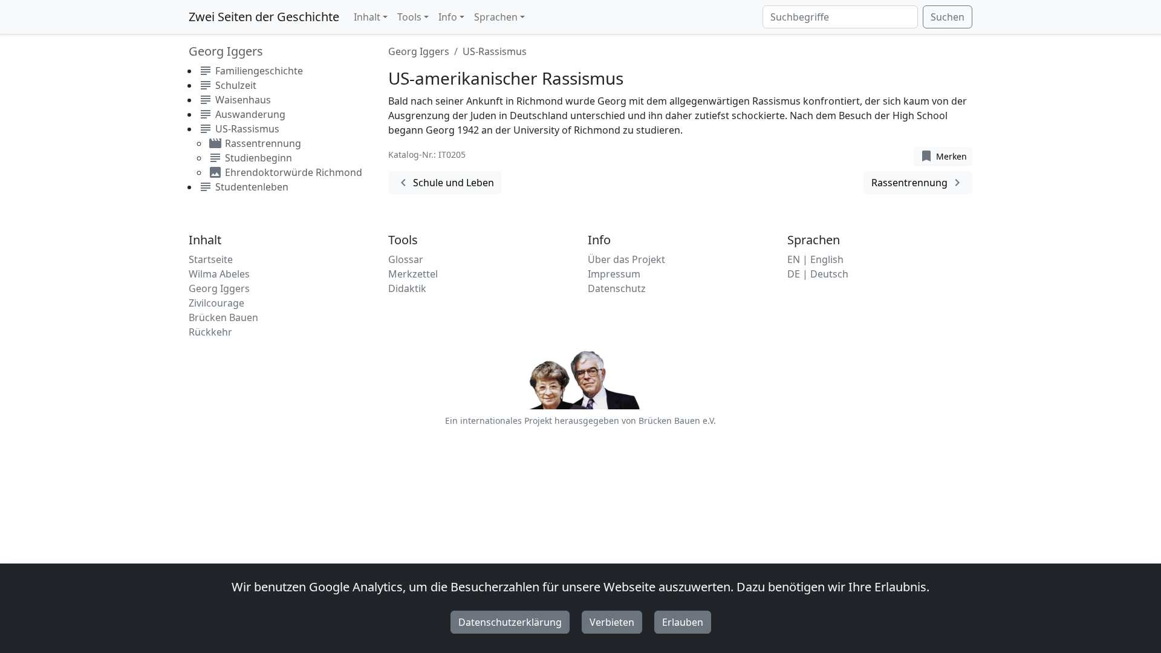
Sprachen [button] (496, 17)
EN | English (815, 259)
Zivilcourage (216, 303)
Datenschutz (617, 288)
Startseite (211, 259)
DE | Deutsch (817, 274)
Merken (943, 156)
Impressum (614, 274)
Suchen (947, 17)
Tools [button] (409, 17)
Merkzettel (413, 274)
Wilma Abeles (219, 274)
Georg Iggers (418, 51)
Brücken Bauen (223, 317)
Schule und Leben (445, 182)
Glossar (405, 259)
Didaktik (407, 288)
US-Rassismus (495, 51)
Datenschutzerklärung (510, 622)
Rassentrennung (917, 182)
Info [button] (447, 17)
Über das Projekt (626, 259)
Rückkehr (210, 332)
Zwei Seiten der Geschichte (264, 16)
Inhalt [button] (367, 17)
